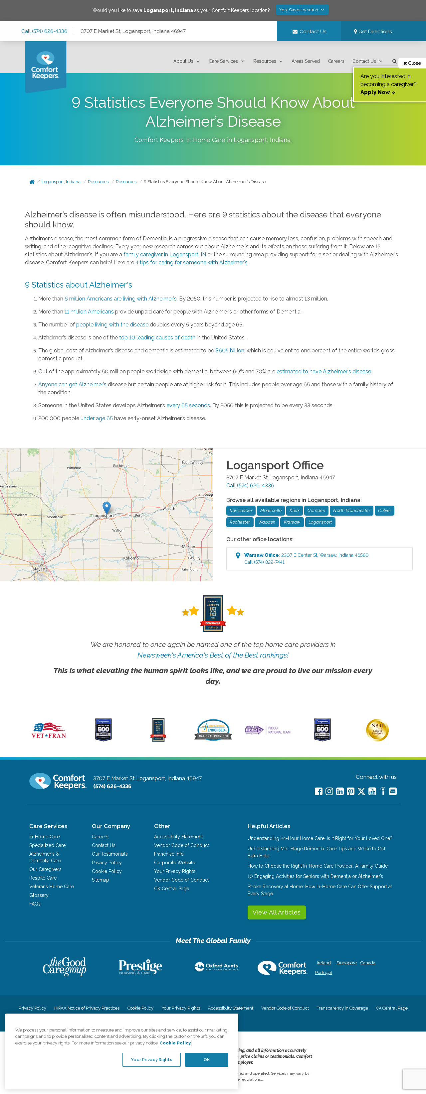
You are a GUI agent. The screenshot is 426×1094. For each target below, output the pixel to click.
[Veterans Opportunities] (49, 740)
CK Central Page (171, 888)
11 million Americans (89, 311)
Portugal (323, 972)
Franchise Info (169, 854)
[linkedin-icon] (340, 791)
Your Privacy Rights (174, 871)
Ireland (324, 962)
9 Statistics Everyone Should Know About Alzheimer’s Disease (205, 181)
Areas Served (306, 61)
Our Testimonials (110, 854)
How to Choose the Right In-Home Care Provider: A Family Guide (318, 866)
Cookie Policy (107, 871)
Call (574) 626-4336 (44, 31)
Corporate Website (174, 862)
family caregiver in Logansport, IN (164, 254)
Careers (336, 61)
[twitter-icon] (361, 792)
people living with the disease (112, 324)
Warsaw (292, 522)
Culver (384, 510)
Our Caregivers (45, 869)
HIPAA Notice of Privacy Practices (86, 1008)
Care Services (223, 61)
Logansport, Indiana (61, 181)
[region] (121, 1051)
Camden (316, 510)
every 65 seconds (188, 405)
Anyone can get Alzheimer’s (72, 384)
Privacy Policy (107, 862)
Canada (367, 962)
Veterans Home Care (51, 886)
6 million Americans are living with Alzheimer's (121, 299)
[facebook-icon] (318, 791)
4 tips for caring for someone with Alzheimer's (191, 262)
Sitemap (100, 880)
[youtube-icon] (372, 791)
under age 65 (97, 418)
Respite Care (43, 878)
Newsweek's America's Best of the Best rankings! (213, 655)
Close (414, 63)
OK (207, 1059)
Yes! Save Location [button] (299, 9)
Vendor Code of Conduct (181, 845)
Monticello (271, 510)
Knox (295, 510)
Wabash (267, 522)
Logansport (320, 522)
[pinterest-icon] (350, 791)
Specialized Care (47, 845)
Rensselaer (241, 510)
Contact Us (364, 61)
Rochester (240, 522)
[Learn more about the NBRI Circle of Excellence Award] (377, 740)
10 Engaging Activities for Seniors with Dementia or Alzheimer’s (315, 876)
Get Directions (374, 32)
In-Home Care (44, 836)
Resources (264, 61)
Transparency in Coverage (342, 1008)
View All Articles (277, 912)
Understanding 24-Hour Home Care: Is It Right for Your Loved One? (320, 838)
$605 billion (229, 350)
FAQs (35, 904)
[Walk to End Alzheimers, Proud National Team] (268, 734)
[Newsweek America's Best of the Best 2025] (158, 740)
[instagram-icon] (329, 791)
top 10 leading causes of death (157, 337)
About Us (183, 61)
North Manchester (351, 510)
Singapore (345, 962)
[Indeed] (382, 792)
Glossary (39, 895)
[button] (187, 61)
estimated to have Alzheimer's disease (324, 371)
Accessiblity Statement (178, 836)
